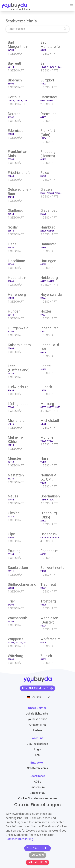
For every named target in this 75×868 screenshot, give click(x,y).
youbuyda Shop (37, 719)
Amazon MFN (37, 724)
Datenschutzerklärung (19, 839)
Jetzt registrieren (37, 743)
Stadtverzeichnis (37, 768)
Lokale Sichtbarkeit (37, 713)
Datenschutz (37, 792)
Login (37, 749)
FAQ (37, 755)
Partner (37, 730)
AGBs (37, 781)
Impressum (38, 787)
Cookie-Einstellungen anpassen (37, 798)
